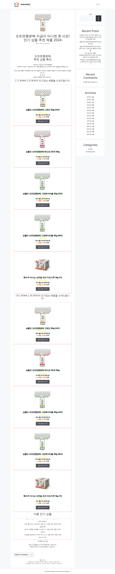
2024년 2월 (90, 121)
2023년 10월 (90, 131)
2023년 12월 (90, 126)
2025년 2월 (90, 99)
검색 (90, 14)
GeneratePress (66, 571)
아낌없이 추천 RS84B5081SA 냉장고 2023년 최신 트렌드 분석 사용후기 (90, 62)
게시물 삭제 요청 (43, 541)
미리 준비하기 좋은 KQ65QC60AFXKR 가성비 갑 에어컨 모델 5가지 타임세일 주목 (90, 55)
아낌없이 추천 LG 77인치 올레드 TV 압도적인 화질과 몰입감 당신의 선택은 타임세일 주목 (90, 37)
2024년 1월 (90, 123)
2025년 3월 (90, 97)
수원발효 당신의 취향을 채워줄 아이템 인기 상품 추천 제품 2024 (44, 561)
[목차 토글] (30, 554)
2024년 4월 (90, 115)
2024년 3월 (90, 118)
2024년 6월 (90, 110)
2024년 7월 (90, 107)
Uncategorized (90, 151)
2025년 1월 (90, 102)
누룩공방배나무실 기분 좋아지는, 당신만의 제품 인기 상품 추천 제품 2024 (43, 563)
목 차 (43, 75)
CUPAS (98, 4)
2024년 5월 (90, 113)
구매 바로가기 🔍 (42, 121)
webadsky (25, 4)
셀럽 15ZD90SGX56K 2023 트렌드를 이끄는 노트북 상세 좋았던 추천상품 (90, 48)
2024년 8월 (90, 105)
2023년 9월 (90, 134)
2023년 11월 (90, 129)
